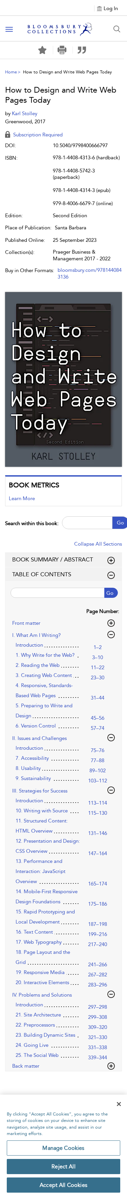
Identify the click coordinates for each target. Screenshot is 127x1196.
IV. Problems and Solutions (42, 995)
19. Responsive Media (40, 972)
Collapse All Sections (98, 544)
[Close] (118, 1104)
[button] (62, 50)
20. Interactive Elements (42, 982)
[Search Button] (116, 29)
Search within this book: (32, 523)
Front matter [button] (26, 623)
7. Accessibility (32, 758)
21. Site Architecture (38, 1015)
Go (109, 593)
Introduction (29, 645)
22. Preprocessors (35, 1025)
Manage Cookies (63, 1148)
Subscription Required (37, 135)
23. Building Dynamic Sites (45, 1035)
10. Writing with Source (42, 811)
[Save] (42, 50)
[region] (63, 1145)
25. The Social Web (37, 1055)
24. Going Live (32, 1045)
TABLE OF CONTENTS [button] (41, 574)
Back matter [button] (25, 1066)
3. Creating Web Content (44, 675)
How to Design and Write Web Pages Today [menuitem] (67, 71)
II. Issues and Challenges (39, 738)
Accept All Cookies (63, 1185)
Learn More (22, 498)
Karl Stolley (24, 113)
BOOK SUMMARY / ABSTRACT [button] (52, 559)
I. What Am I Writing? (36, 635)
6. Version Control (36, 726)
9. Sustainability (33, 778)
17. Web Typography (39, 942)
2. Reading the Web (38, 665)
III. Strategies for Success (39, 791)
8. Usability (28, 768)
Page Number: (102, 611)
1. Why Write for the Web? (45, 655)
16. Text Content (34, 932)
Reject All (63, 1166)
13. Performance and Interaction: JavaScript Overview (40, 871)
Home (11, 71)
